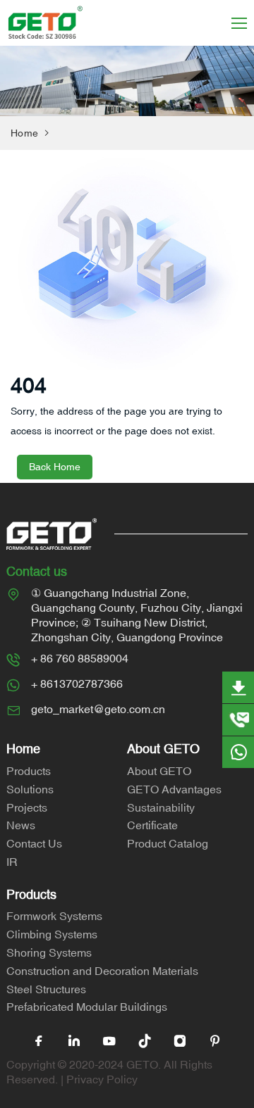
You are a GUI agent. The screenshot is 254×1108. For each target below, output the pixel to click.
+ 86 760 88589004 (79, 658)
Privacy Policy (102, 1079)
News (20, 825)
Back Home (54, 466)
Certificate (152, 825)
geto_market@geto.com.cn (98, 709)
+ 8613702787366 (77, 683)
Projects (26, 807)
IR (12, 861)
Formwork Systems (54, 915)
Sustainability (161, 807)
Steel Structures (46, 989)
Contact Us (34, 843)
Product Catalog (167, 843)
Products (28, 770)
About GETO (159, 770)
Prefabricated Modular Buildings (86, 1006)
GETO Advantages (174, 789)
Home (24, 133)
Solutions (30, 789)
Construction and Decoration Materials (102, 970)
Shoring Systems (49, 952)
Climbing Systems (51, 934)
